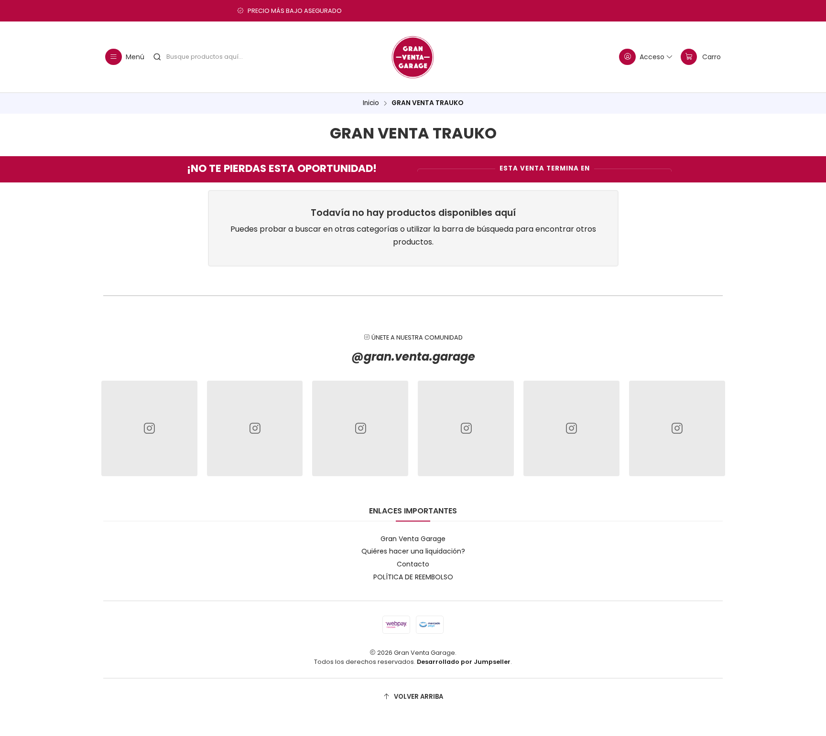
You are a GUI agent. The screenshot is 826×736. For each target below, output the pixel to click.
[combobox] (216, 56)
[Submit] (157, 56)
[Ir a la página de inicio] (413, 57)
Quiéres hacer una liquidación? (413, 551)
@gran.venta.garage (413, 356)
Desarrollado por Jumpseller (464, 662)
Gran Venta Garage (413, 539)
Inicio (371, 103)
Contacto (413, 564)
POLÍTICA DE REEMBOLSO (413, 577)
